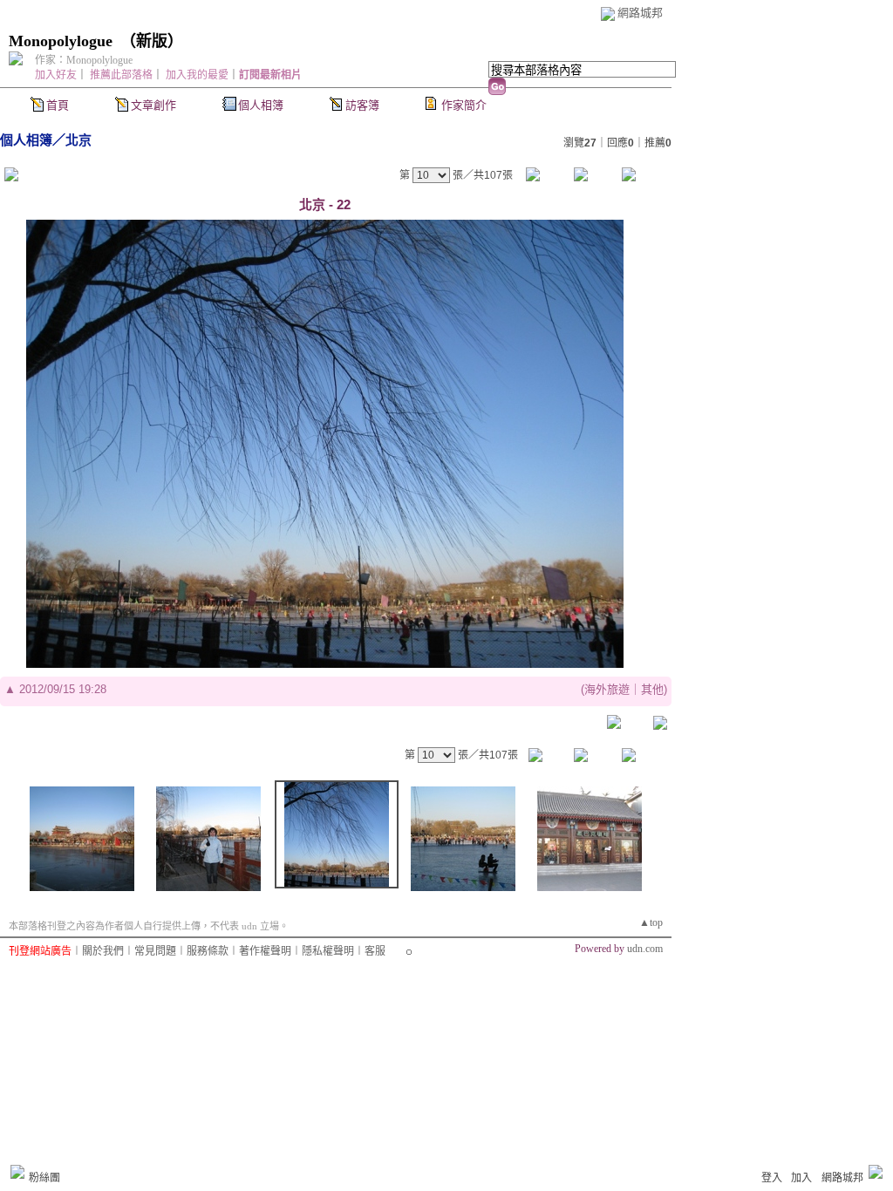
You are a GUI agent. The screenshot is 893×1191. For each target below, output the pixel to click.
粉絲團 (44, 1178)
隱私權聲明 (328, 951)
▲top (651, 922)
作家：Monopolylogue (84, 60)
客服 (375, 951)
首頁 (57, 105)
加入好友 (56, 75)
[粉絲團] (17, 1172)
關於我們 (103, 951)
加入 (801, 1178)
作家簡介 (464, 105)
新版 (151, 41)
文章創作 (153, 105)
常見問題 (155, 951)
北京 (78, 140)
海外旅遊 (607, 689)
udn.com (645, 949)
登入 (771, 1178)
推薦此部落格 (121, 75)
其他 (652, 689)
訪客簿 (362, 105)
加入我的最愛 (197, 75)
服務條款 (207, 951)
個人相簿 (260, 105)
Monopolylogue (60, 41)
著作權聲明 (265, 951)
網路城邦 (640, 12)
